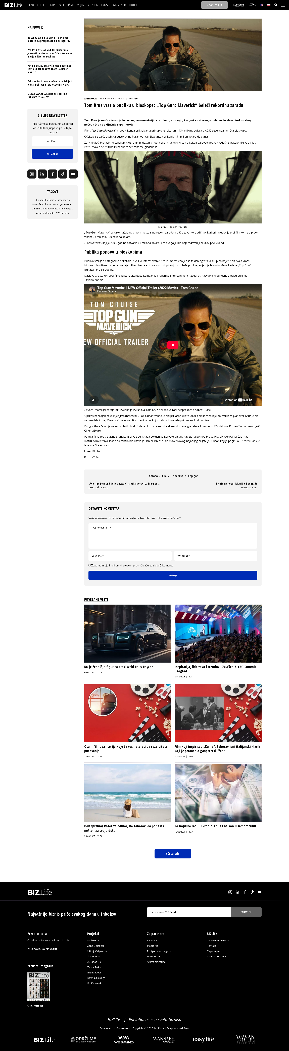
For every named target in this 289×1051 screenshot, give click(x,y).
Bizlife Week (94, 983)
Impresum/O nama (218, 940)
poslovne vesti (50, 208)
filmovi (47, 204)
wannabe (50, 212)
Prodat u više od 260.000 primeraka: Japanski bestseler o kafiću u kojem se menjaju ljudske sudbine (49, 53)
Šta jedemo (94, 956)
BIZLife (108, 98)
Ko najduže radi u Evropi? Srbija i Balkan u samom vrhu (215, 826)
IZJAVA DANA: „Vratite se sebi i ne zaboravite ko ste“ (47, 95)
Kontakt (211, 945)
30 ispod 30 (40, 199)
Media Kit (152, 945)
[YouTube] (73, 174)
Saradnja (152, 940)
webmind (62, 212)
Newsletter (153, 956)
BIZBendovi (94, 972)
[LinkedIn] (42, 174)
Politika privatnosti (217, 956)
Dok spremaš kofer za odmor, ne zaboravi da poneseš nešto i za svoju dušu (124, 828)
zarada (153, 476)
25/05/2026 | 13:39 (93, 756)
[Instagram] (31, 174)
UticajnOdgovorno (97, 951)
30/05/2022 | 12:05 (124, 98)
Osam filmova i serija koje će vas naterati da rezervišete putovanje (126, 748)
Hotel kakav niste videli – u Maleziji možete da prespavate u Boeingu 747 (48, 39)
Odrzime (36, 208)
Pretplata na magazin (159, 951)
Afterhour (90, 98)
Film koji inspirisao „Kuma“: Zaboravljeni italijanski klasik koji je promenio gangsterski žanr (217, 748)
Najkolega (93, 940)
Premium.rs (123, 1028)
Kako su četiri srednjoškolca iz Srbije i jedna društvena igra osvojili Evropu (49, 83)
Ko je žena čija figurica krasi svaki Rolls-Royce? (118, 666)
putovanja (66, 208)
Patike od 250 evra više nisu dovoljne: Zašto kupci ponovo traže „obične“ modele (49, 69)
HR (54, 204)
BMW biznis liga (96, 977)
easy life (36, 204)
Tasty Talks (94, 967)
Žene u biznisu (95, 945)
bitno (51, 199)
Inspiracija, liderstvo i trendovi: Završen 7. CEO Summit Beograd (215, 668)
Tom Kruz (90, 120)
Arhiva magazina (156, 961)
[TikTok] (62, 174)
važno (39, 212)
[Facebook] (52, 174)
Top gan (193, 476)
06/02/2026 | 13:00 (93, 672)
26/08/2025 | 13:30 (93, 836)
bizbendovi (62, 199)
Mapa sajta (213, 951)
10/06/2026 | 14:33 (184, 831)
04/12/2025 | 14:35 (184, 676)
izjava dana (65, 204)
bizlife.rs (159, 1028)
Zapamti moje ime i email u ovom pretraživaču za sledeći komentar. (133, 565)
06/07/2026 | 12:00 (184, 756)
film (164, 476)
